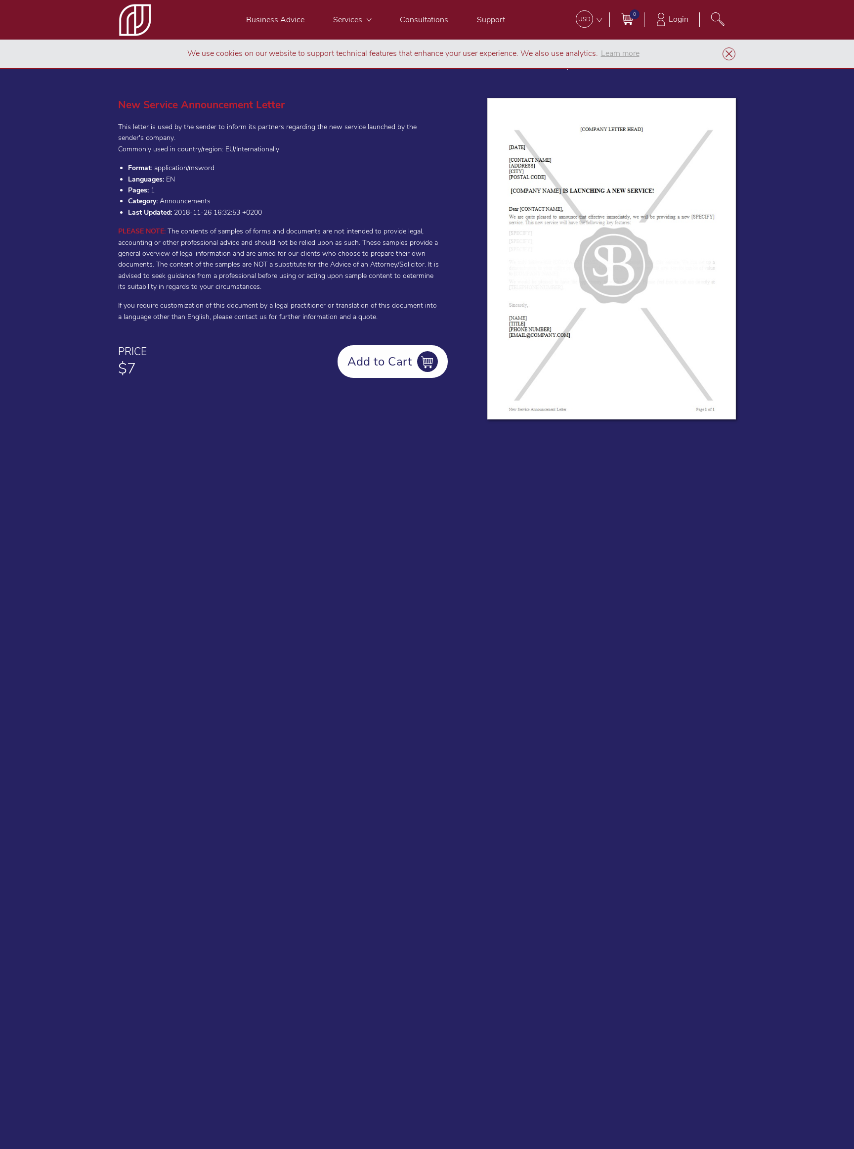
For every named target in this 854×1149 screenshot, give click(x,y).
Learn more (620, 53)
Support (491, 19)
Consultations (424, 19)
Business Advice (275, 19)
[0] (627, 18)
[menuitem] (275, 20)
